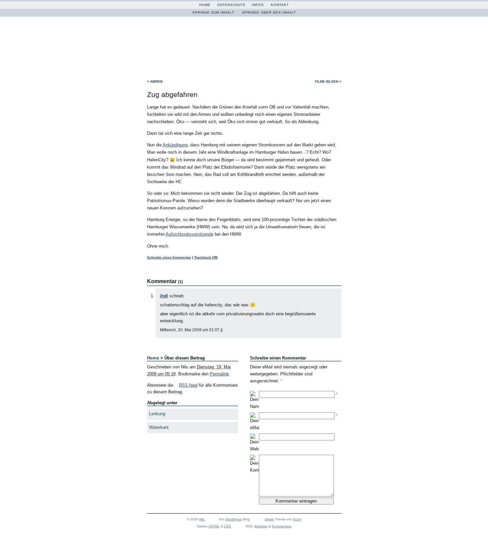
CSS (227, 526)
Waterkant (159, 427)
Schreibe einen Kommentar (169, 257)
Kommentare (281, 526)
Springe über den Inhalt (269, 12)
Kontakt (280, 5)
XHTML (214, 526)
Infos (258, 5)
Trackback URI (206, 257)
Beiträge (261, 526)
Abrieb (156, 81)
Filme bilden (326, 81)
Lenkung (157, 413)
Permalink (219, 373)
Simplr (269, 519)
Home (204, 5)
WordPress (233, 519)
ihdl (164, 295)
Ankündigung (175, 144)
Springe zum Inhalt (213, 12)
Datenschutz (231, 5)
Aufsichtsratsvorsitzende (189, 234)
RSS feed (188, 385)
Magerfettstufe (238, 41)
